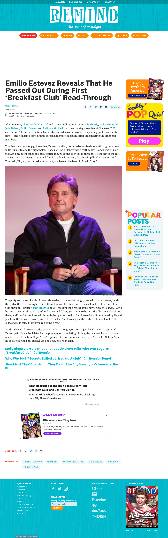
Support (21, 490)
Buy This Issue (52, 433)
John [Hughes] (41, 307)
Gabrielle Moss (12, 106)
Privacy (20, 501)
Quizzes (122, 35)
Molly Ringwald (108, 124)
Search (109, 1)
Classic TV (49, 35)
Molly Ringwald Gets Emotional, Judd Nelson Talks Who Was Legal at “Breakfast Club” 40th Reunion (57, 351)
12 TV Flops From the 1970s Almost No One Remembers (144, 243)
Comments (115, 107)
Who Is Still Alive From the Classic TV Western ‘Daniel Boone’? (147, 254)
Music (82, 35)
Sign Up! (134, 163)
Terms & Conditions (26, 507)
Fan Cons (140, 35)
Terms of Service (25, 504)
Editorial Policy (24, 495)
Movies (67, 35)
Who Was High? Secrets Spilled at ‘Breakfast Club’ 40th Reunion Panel (58, 358)
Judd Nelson (12, 128)
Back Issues (75, 1)
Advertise (21, 498)
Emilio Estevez (28, 128)
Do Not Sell (22, 510)
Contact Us (22, 513)
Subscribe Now (137, 95)
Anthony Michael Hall (55, 128)
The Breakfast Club (32, 462)
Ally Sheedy (91, 124)
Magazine (59, 1)
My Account (93, 1)
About (20, 492)
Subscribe (28, 35)
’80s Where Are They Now (59, 420)
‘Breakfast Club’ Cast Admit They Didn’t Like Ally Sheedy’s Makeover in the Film (61, 366)
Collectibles (101, 35)
